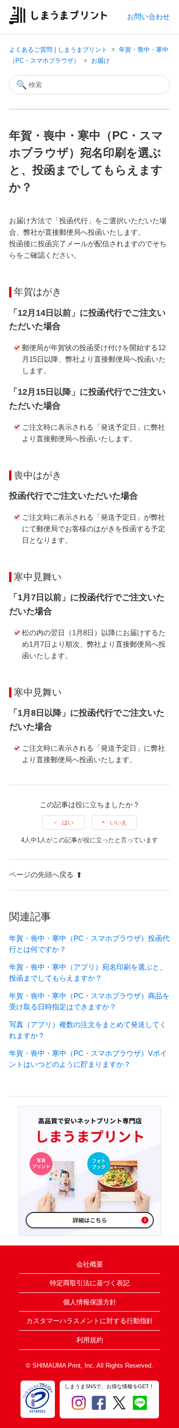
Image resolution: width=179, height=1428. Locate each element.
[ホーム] (58, 22)
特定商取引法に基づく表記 (90, 1283)
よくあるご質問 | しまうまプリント (58, 49)
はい (68, 822)
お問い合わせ (148, 16)
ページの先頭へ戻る (41, 874)
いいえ (118, 822)
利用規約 (89, 1340)
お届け (100, 60)
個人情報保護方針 (89, 1302)
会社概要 (89, 1264)
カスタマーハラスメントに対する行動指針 (89, 1321)
